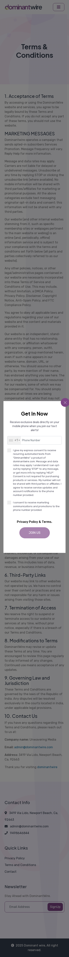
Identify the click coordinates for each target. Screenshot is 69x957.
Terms (46, 522)
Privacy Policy (27, 522)
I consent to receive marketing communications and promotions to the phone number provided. (36, 506)
